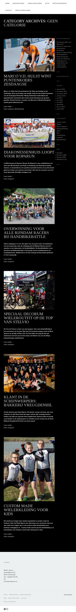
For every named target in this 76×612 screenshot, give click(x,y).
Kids (58, 133)
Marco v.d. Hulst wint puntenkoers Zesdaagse (27, 80)
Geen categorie (9, 109)
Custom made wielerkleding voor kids (26, 510)
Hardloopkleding (35, 3)
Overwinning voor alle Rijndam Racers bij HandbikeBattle (26, 232)
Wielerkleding (18, 3)
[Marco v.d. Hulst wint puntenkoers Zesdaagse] (29, 71)
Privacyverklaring (22, 10)
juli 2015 (59, 98)
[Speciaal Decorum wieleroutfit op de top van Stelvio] (29, 309)
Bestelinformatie (60, 3)
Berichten (61, 155)
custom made (61, 122)
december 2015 (62, 91)
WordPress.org (62, 159)
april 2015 (60, 104)
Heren (59, 131)
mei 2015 (60, 102)
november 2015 (62, 93)
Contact (8, 10)
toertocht (60, 137)
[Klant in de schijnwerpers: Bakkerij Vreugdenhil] (29, 392)
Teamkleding (61, 135)
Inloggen (60, 153)
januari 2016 (61, 89)
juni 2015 (60, 100)
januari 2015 (61, 107)
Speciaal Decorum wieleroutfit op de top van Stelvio (28, 318)
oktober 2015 (61, 96)
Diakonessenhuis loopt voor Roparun (29, 154)
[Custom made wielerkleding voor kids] (29, 500)
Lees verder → (8, 106)
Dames (59, 124)
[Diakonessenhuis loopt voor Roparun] (29, 147)
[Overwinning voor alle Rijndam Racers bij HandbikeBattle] (29, 223)
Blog (47, 3)
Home (7, 3)
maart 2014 (60, 109)
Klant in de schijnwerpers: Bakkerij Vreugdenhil (28, 401)
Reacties (61, 157)
